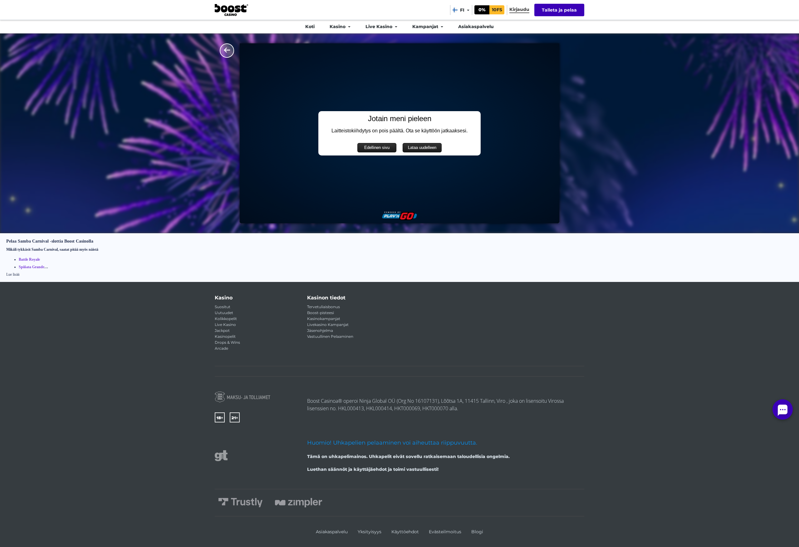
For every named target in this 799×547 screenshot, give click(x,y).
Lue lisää (12, 274)
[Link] (242, 397)
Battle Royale (29, 259)
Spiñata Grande (31, 267)
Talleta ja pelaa (559, 10)
